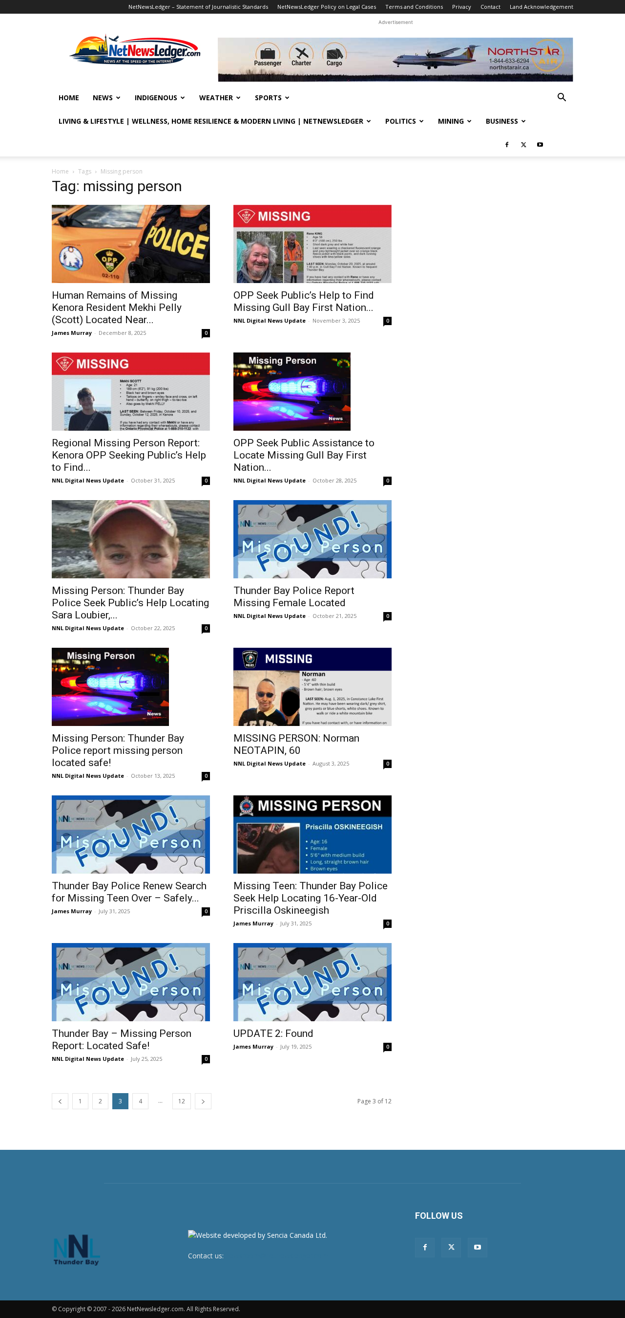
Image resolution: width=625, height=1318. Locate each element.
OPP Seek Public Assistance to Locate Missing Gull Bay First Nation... (304, 455)
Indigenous (156, 97)
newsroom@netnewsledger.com (277, 1255)
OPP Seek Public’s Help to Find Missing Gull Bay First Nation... (303, 301)
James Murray (72, 332)
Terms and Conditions (414, 6)
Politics (400, 121)
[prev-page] (60, 1101)
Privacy (461, 6)
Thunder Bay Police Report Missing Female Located (293, 597)
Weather (216, 97)
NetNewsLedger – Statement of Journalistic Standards (198, 6)
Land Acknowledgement (541, 6)
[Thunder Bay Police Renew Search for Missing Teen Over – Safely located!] (131, 834)
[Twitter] (523, 144)
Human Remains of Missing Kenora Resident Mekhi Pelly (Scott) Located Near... (117, 307)
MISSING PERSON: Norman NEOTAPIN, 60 (296, 744)
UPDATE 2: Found (273, 1033)
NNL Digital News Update (269, 320)
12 (181, 1101)
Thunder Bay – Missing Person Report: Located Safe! (121, 1040)
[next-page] (203, 1101)
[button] (561, 98)
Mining (451, 121)
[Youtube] (540, 144)
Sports (268, 97)
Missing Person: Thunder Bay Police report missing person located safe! (118, 750)
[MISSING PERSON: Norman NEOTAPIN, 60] (312, 687)
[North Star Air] (395, 60)
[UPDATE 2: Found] (312, 982)
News (103, 97)
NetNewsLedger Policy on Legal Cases (326, 6)
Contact (490, 6)
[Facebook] (507, 144)
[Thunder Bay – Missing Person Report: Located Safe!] (131, 982)
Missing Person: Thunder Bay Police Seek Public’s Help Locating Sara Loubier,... (130, 603)
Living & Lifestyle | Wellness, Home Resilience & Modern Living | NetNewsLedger (211, 121)
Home (69, 97)
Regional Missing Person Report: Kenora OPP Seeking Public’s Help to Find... (129, 455)
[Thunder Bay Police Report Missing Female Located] (312, 539)
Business (502, 121)
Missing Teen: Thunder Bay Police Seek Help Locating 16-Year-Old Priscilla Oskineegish (310, 898)
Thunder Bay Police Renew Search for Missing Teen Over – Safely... (129, 892)
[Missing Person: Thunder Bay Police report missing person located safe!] (131, 687)
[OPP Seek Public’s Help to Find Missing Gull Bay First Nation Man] (312, 244)
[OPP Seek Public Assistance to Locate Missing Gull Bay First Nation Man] (312, 391)
